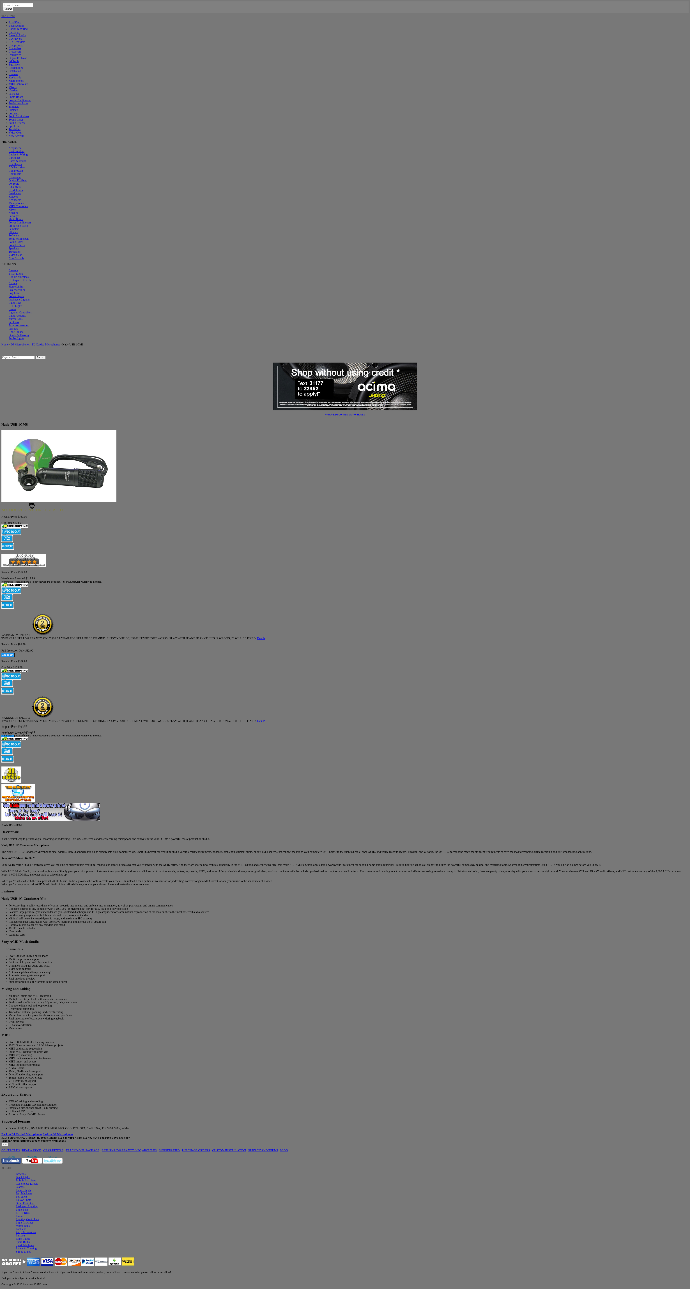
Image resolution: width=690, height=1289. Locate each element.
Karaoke (13, 74)
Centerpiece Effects (20, 280)
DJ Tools (14, 61)
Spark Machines (25, 1245)
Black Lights (16, 273)
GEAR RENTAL (53, 1150)
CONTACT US (10, 1150)
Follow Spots (16, 296)
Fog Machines (17, 289)
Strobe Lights (16, 338)
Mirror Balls (15, 318)
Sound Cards (16, 119)
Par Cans (14, 322)
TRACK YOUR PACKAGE (82, 1150)
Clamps (13, 283)
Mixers (13, 87)
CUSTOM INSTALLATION (229, 1150)
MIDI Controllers (18, 83)
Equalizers (14, 64)
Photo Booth (16, 96)
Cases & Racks (17, 35)
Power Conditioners (20, 100)
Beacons (13, 270)
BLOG (284, 1150)
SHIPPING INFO (169, 1150)
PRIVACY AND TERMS (263, 1150)
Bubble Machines (19, 276)
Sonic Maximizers (19, 116)
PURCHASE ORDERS (196, 1150)
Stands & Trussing (19, 335)
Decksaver (15, 54)
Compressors (16, 45)
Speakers (14, 126)
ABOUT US (149, 1150)
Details (261, 638)
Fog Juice (14, 293)
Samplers (14, 106)
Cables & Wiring (18, 28)
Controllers (15, 48)
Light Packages (17, 315)
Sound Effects (17, 122)
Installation (15, 71)
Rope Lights (16, 331)
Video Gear (15, 132)
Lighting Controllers (20, 312)
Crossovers (15, 51)
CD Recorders (17, 41)
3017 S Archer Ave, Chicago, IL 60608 (24, 1137)
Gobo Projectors (25, 1203)
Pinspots (13, 328)
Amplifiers (15, 22)
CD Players (15, 38)
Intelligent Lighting (19, 299)
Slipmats (13, 109)
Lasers (12, 309)
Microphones (16, 80)
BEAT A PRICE (31, 1150)
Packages (14, 93)
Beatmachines (16, 25)
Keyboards (15, 77)
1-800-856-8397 (120, 1137)
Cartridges (14, 32)
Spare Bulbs (23, 1241)
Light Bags (15, 302)
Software (14, 113)
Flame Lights (16, 286)
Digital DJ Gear (18, 58)
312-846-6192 (66, 1137)
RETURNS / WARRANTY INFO (121, 1150)
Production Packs (18, 103)
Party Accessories (19, 325)
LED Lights (15, 305)
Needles (13, 90)
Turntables (14, 129)
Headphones (16, 67)
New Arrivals (16, 135)
